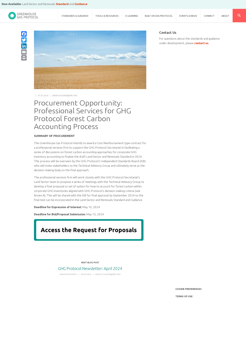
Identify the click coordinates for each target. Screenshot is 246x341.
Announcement (68, 274)
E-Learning (132, 16)
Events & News (188, 16)
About (225, 16)
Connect (209, 16)
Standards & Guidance (75, 16)
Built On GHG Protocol (159, 16)
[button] (239, 15)
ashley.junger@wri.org (108, 274)
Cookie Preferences (188, 289)
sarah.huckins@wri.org (64, 95)
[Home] (23, 14)
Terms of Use (184, 296)
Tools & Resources (107, 16)
